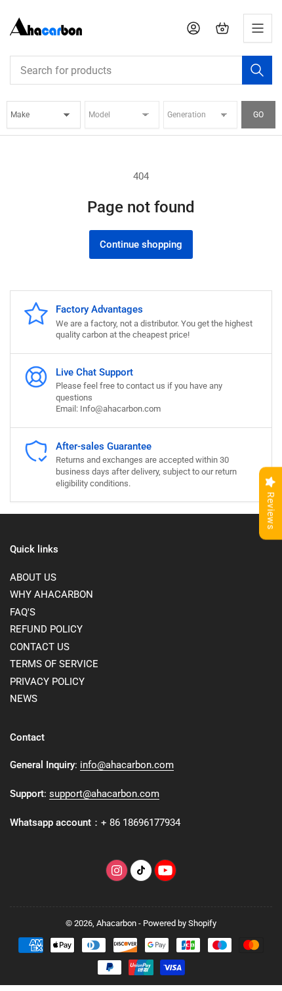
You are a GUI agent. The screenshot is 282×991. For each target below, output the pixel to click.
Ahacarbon (116, 923)
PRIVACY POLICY (47, 682)
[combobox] (141, 70)
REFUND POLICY (46, 629)
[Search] (257, 70)
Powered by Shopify (179, 923)
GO (258, 114)
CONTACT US (40, 647)
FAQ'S (22, 612)
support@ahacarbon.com (104, 794)
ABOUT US (33, 577)
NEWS (23, 699)
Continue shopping (141, 244)
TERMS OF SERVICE (54, 664)
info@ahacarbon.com (127, 765)
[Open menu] (257, 28)
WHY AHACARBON (51, 594)
